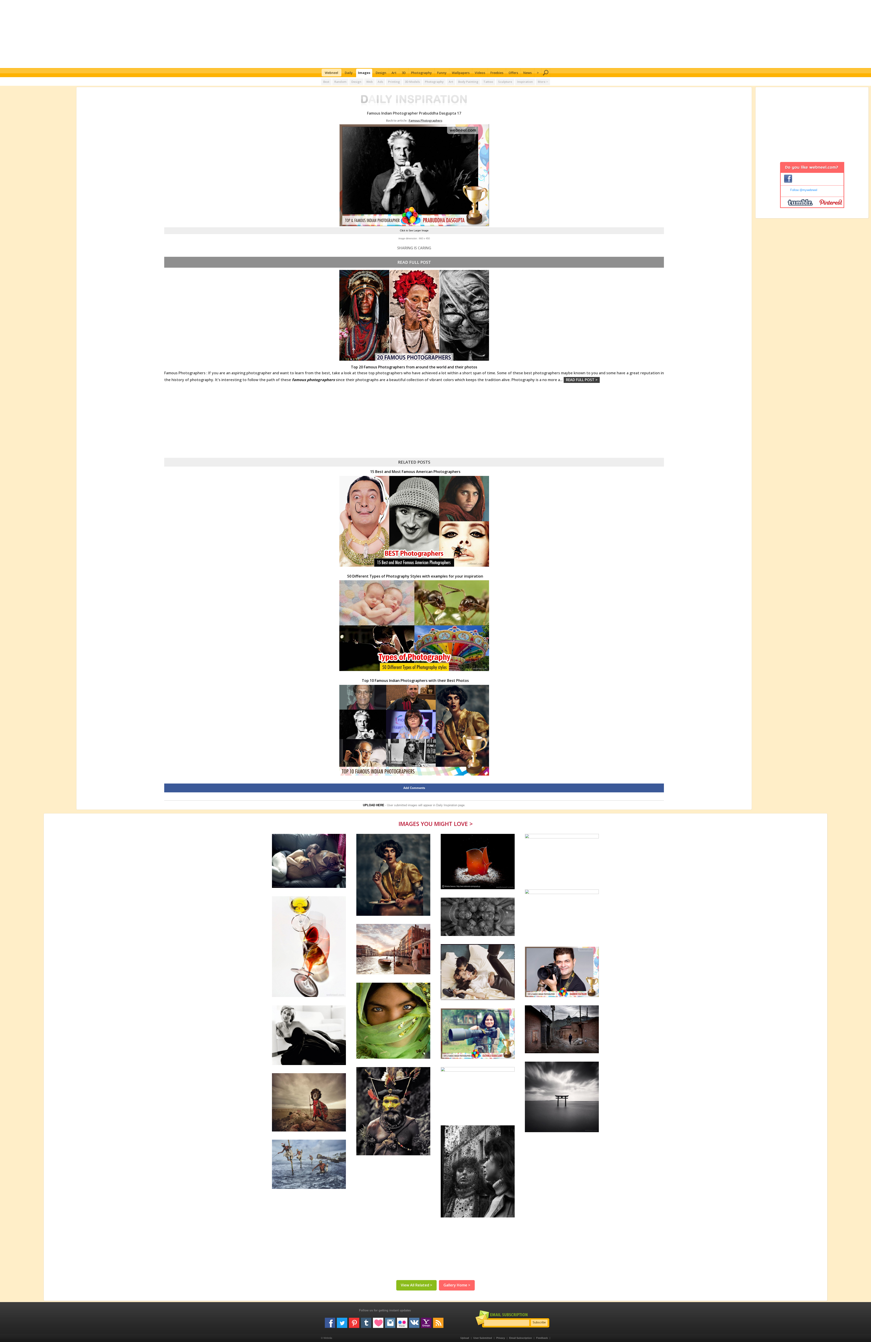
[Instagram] (390, 1321)
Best (326, 82)
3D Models (412, 82)
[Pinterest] (354, 1321)
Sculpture (505, 82)
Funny (442, 73)
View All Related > (416, 1285)
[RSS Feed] (438, 1321)
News (527, 73)
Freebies (496, 73)
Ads (380, 82)
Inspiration (525, 82)
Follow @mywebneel (803, 190)
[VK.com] (414, 1321)
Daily (349, 73)
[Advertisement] (435, 34)
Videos (480, 73)
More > (543, 82)
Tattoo (488, 82)
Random (340, 82)
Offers (513, 73)
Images (364, 73)
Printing (394, 82)
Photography (421, 73)
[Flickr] (402, 1321)
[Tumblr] (366, 1321)
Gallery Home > (456, 1285)
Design (381, 73)
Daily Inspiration (446, 805)
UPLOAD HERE (373, 805)
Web (369, 82)
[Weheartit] (378, 1321)
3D (404, 73)
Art (393, 73)
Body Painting (468, 82)
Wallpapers (461, 73)
